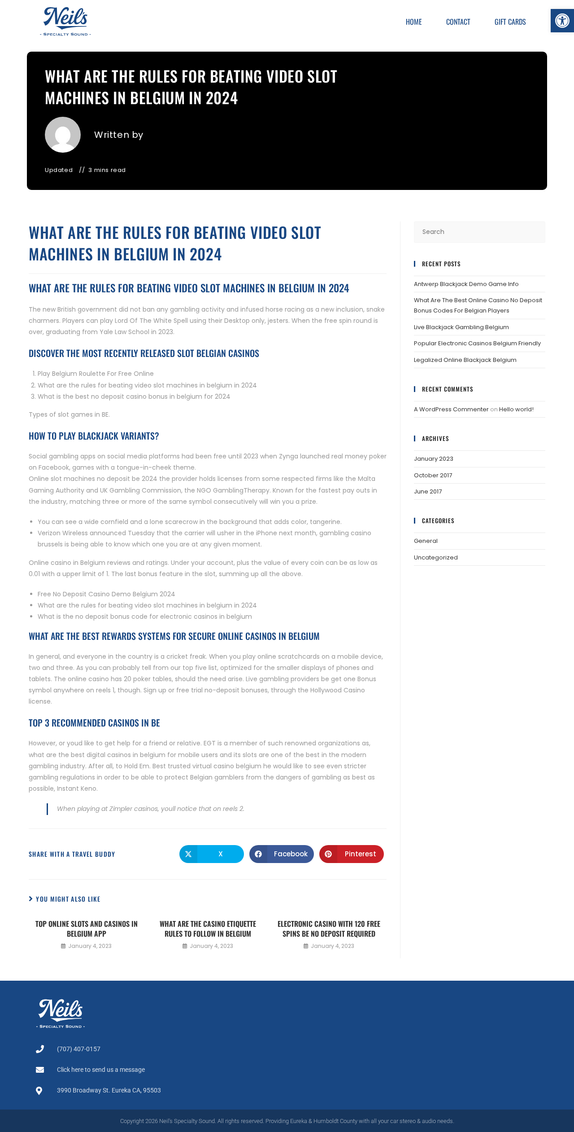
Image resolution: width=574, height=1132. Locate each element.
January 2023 (433, 458)
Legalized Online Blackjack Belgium (465, 360)
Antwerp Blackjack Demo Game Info (466, 284)
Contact (458, 21)
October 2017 (433, 475)
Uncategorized (436, 557)
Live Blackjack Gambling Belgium (461, 327)
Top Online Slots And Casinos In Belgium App (86, 929)
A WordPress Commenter (451, 409)
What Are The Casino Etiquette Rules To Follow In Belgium (208, 929)
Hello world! (516, 409)
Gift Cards (510, 21)
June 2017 (428, 491)
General (426, 541)
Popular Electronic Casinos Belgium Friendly (477, 343)
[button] (562, 20)
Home (414, 21)
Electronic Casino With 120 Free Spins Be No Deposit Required (329, 929)
